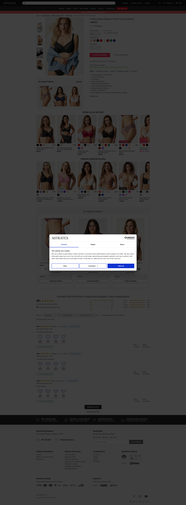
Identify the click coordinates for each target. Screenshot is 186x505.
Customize (92, 266)
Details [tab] (93, 244)
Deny (65, 266)
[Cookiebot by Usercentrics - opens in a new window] (126, 238)
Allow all (121, 266)
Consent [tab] (64, 244)
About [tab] (122, 244)
